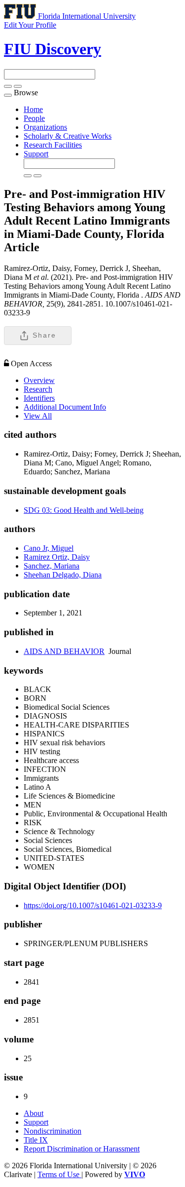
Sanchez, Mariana (51, 566)
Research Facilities (53, 145)
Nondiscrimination (52, 1131)
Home (33, 109)
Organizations (45, 127)
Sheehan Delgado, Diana (63, 575)
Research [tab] (38, 389)
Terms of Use (59, 1174)
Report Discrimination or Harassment (82, 1149)
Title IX (36, 1140)
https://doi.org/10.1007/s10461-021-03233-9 (93, 905)
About (33, 1113)
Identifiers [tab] (39, 398)
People (34, 118)
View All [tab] (38, 416)
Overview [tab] (39, 380)
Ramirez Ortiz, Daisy (57, 557)
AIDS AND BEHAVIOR (64, 651)
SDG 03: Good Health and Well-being (84, 510)
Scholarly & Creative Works (67, 136)
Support (36, 154)
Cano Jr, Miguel (49, 548)
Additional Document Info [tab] (65, 407)
